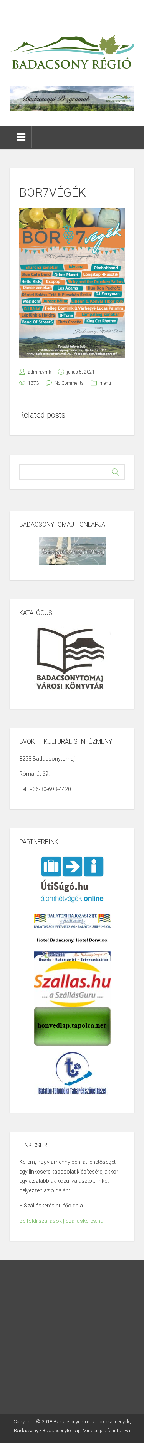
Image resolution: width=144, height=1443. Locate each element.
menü (105, 383)
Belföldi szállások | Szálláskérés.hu (61, 1221)
